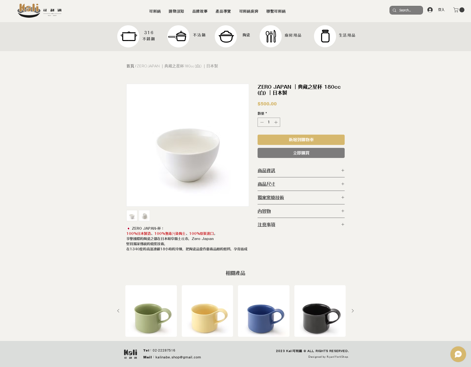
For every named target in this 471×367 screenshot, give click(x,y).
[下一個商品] (353, 311)
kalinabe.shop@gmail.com (178, 357)
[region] (136, 36)
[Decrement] (261, 122)
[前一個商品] (118, 311)
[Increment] (276, 122)
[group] (235, 311)
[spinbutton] (268, 122)
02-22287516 (164, 350)
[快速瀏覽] (151, 311)
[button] (459, 9)
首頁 (130, 66)
